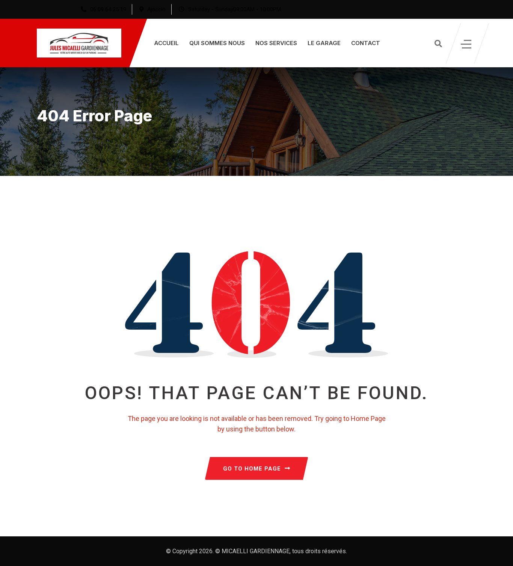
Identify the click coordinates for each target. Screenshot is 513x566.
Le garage (324, 43)
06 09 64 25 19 (108, 9)
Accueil (166, 43)
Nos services (276, 43)
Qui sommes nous (217, 43)
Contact (365, 43)
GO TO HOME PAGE (252, 468)
